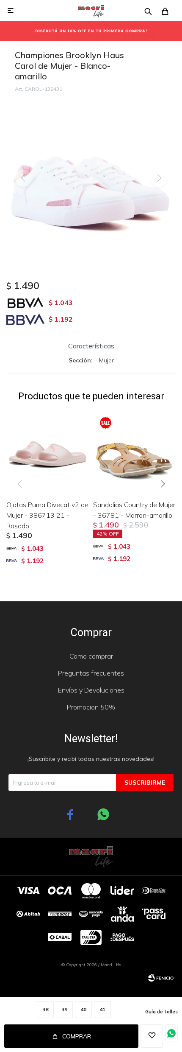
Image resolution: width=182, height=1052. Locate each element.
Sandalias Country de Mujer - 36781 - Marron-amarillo (134, 509)
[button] (165, 501)
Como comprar (91, 656)
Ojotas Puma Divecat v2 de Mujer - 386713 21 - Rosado (47, 515)
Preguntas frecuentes (91, 673)
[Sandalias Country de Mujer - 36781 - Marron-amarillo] (134, 451)
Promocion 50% (91, 707)
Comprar (76, 1036)
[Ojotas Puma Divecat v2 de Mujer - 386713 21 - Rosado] (47, 451)
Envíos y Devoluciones (91, 690)
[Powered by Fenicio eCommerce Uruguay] (161, 977)
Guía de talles (161, 1012)
